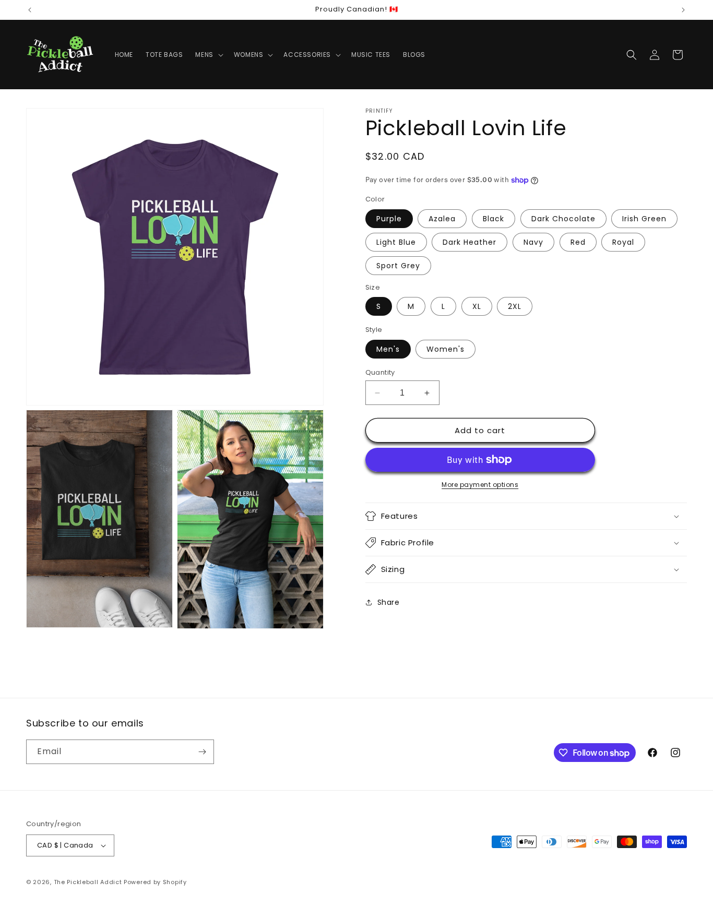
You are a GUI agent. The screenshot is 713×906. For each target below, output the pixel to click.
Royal (623, 242)
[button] (208, 54)
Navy (533, 242)
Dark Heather (469, 242)
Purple (389, 218)
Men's (388, 349)
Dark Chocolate (563, 218)
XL (476, 306)
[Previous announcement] (29, 10)
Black (493, 218)
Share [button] (388, 602)
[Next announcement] (683, 10)
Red (578, 242)
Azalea (442, 218)
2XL (514, 306)
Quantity (380, 372)
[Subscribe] (202, 752)
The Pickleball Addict (88, 882)
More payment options (480, 484)
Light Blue (396, 242)
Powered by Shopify (155, 882)
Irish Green (644, 218)
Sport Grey (398, 265)
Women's (445, 349)
